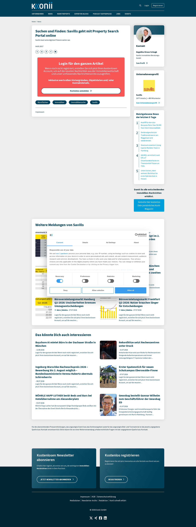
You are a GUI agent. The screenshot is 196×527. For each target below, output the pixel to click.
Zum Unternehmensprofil (146, 103)
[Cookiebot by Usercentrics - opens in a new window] (137, 235)
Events (128, 14)
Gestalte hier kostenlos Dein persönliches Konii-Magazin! (149, 205)
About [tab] (136, 242)
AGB (93, 497)
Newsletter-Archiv (89, 501)
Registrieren (158, 5)
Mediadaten (75, 501)
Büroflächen (43, 102)
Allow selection (98, 290)
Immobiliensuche (78, 102)
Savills (95, 102)
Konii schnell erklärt (118, 501)
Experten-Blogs (81, 14)
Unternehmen (38, 14)
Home (34, 22)
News (50, 14)
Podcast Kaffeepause (102, 14)
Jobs (118, 14)
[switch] (85, 281)
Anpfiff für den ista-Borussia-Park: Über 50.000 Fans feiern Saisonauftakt (151, 125)
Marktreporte (63, 14)
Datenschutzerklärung (106, 497)
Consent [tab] (59, 242)
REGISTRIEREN (115, 479)
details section (127, 270)
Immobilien (59, 102)
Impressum (39, 112)
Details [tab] (85, 242)
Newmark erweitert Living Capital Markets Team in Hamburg (151, 148)
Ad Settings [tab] (110, 242)
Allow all (130, 290)
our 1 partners (62, 253)
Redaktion (103, 501)
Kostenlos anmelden (79, 91)
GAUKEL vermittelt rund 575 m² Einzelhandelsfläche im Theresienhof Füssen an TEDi (150, 160)
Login (147, 5)
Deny (65, 290)
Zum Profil (140, 63)
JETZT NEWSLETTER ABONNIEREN (55, 479)
